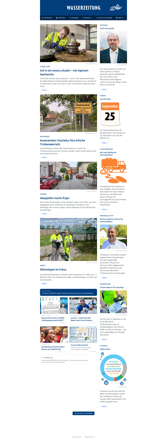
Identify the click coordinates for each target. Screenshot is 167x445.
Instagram (48, 18)
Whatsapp (61, 18)
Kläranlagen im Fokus (53, 269)
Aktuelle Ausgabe (105, 18)
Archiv (120, 18)
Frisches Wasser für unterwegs (112, 287)
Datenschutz (90, 437)
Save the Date (105, 99)
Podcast (87, 18)
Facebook (74, 18)
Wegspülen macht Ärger (54, 198)
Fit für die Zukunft (107, 28)
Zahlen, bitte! (105, 349)
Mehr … (45, 90)
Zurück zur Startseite (84, 413)
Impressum (77, 437)
